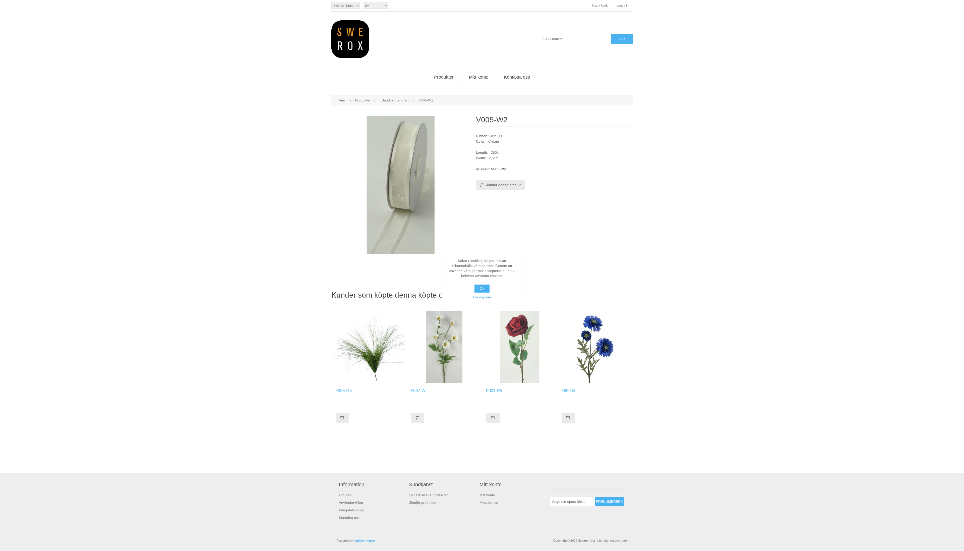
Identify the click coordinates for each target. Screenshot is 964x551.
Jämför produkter (423, 503)
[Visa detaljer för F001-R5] (520, 347)
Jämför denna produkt (503, 185)
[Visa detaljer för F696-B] (595, 347)
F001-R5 (494, 390)
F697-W (418, 390)
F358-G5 (343, 390)
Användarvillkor (351, 503)
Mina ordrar (488, 503)
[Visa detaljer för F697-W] (444, 347)
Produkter (444, 77)
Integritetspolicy (351, 510)
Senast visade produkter (428, 495)
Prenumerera (609, 502)
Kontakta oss (517, 77)
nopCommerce (364, 540)
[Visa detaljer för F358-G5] (369, 347)
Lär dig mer (482, 297)
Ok (482, 289)
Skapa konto (600, 5)
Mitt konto (479, 77)
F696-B (568, 390)
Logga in (623, 5)
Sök (622, 39)
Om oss (345, 495)
